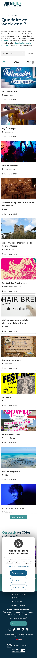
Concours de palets (11, 360)
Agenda (13, 16)
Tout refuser (18, 587)
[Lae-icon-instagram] (9, 629)
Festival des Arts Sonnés (14, 283)
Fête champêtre (10, 165)
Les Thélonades (10, 91)
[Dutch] (19, 639)
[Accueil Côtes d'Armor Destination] (12, 6)
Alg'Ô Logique (9, 128)
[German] (17, 639)
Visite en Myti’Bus (11, 471)
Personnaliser (18, 580)
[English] (21, 639)
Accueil (4, 16)
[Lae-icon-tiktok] (14, 629)
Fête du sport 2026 (11, 434)
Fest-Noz (6, 397)
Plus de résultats (17, 517)
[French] (16, 639)
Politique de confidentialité (18, 567)
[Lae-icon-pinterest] (27, 629)
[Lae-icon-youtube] (18, 629)
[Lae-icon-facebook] (22, 629)
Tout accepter (18, 573)
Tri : (16, 62)
